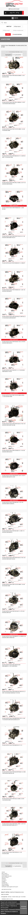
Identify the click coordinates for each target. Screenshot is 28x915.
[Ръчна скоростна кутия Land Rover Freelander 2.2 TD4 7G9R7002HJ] (14, 661)
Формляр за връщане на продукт (10, 886)
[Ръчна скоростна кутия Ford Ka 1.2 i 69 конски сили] (14, 849)
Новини (3, 881)
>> (21, 51)
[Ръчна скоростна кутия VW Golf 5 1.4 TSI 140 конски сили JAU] (14, 608)
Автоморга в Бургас (6, 889)
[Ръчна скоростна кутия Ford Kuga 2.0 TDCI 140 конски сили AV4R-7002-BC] (14, 554)
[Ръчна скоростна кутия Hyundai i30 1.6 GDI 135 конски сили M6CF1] (14, 286)
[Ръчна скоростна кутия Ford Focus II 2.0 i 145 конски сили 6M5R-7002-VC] (14, 233)
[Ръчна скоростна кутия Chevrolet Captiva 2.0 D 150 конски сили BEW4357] (14, 313)
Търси (7, 34)
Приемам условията (23, 907)
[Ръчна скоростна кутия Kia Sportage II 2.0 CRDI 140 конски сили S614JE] (14, 768)
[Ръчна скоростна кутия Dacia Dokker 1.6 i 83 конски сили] (14, 72)
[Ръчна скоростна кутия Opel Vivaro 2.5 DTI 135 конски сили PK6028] (14, 179)
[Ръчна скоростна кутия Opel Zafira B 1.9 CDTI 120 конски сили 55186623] (14, 99)
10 (18, 51)
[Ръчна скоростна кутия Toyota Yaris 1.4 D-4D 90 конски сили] (14, 581)
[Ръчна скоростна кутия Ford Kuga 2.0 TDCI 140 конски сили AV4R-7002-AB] (14, 420)
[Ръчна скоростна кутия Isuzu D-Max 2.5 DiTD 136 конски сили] (14, 795)
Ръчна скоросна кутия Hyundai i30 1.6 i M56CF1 (13, 263)
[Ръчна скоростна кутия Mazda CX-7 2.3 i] (14, 742)
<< (6, 51)
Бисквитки (4, 882)
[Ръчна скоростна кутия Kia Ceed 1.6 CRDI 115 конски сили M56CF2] (14, 527)
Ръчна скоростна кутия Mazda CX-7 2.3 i (12, 745)
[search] (2, 22)
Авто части (4, 873)
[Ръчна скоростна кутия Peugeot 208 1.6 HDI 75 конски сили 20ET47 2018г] (14, 474)
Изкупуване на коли (6, 876)
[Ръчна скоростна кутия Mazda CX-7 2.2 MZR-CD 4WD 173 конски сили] (14, 152)
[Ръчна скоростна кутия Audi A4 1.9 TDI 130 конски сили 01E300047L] (14, 501)
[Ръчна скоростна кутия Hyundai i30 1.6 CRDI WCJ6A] (14, 206)
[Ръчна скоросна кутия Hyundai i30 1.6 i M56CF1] (14, 259)
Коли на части (5, 874)
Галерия (4, 878)
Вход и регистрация (14, 9)
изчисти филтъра (18, 34)
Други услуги (5, 877)
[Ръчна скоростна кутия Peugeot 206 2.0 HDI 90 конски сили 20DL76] (14, 340)
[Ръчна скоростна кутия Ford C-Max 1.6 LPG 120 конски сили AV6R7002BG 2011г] (14, 822)
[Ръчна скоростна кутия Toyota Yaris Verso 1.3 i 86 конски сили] (14, 393)
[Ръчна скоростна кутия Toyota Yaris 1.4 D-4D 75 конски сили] (14, 126)
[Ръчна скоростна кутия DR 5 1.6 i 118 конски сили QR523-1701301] (14, 367)
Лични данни (5, 884)
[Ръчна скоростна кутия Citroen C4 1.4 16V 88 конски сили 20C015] (14, 447)
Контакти (4, 880)
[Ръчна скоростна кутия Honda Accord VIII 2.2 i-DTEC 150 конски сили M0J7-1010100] (14, 688)
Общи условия (5, 885)
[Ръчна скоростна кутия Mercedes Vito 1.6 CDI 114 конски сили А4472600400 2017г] (14, 715)
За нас (3, 872)
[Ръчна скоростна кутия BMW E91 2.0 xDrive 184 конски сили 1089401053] (14, 634)
